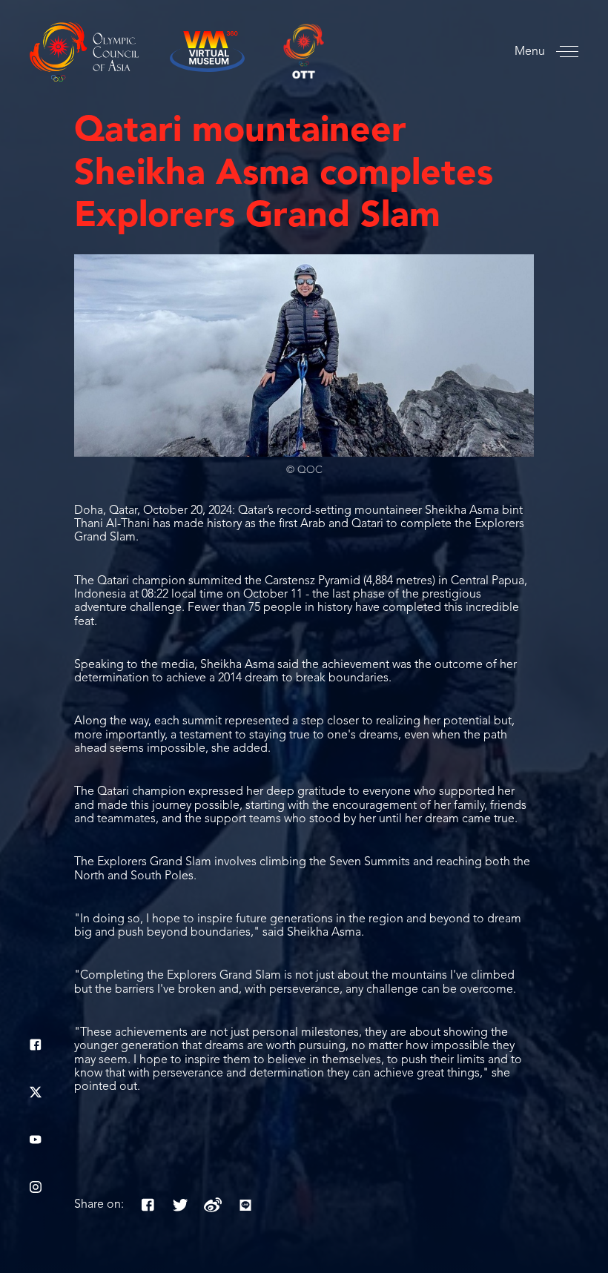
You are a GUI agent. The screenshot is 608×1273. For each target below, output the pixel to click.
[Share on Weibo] (213, 1205)
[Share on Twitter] (180, 1205)
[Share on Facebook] (147, 1205)
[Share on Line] (245, 1205)
